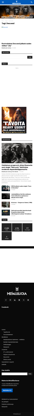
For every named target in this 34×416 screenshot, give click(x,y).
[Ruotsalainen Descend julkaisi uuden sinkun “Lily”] (17, 34)
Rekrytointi (6, 347)
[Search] (31, 2)
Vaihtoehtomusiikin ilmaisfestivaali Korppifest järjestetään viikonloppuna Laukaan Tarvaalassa (21, 212)
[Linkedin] (14, 300)
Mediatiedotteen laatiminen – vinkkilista (13, 339)
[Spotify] (19, 300)
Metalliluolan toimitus (6, 48)
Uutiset (3, 329)
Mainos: (5, 63)
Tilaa (6, 232)
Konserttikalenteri (8, 334)
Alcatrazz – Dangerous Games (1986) (21, 202)
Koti (2, 21)
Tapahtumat (6, 332)
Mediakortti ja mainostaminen (10, 399)
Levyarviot (4, 349)
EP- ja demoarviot (8, 352)
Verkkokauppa (7, 344)
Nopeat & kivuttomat (9, 354)
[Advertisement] (17, 86)
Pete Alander (15, 171)
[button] (2, 2)
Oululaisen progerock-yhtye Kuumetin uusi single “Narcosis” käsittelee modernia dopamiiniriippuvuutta (17, 167)
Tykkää (6, 223)
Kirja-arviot (6, 357)
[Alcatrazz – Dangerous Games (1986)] (6, 205)
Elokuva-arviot (7, 359)
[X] (23, 300)
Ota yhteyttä (5, 401)
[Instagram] (10, 300)
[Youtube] (28, 300)
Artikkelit (4, 364)
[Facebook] (6, 300)
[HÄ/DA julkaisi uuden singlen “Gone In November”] (6, 188)
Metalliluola (5, 337)
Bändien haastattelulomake (10, 342)
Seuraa (17, 223)
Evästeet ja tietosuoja (7, 404)
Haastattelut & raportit (8, 362)
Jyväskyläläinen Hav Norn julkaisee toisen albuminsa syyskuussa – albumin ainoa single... (21, 196)
